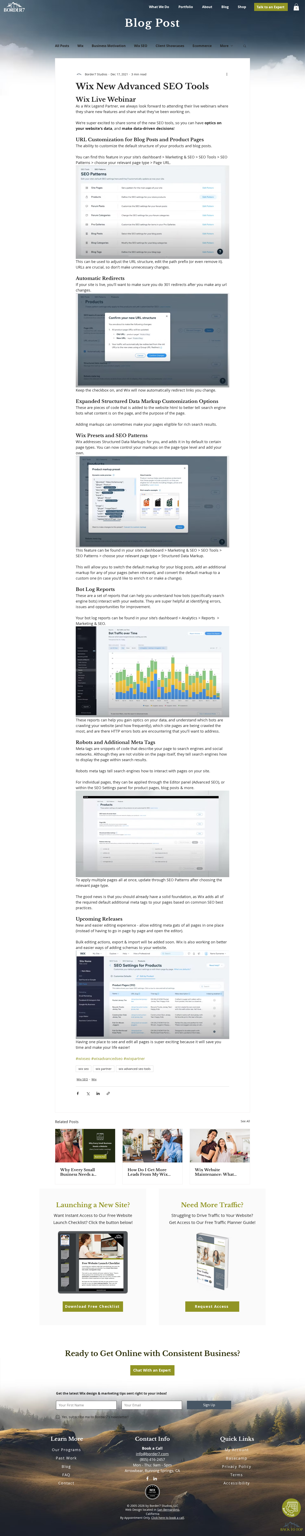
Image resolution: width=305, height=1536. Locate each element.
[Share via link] (108, 1093)
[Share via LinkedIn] (98, 1093)
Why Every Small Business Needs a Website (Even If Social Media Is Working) (83, 1172)
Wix (80, 46)
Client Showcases (170, 46)
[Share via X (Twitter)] (88, 1093)
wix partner (104, 1069)
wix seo (83, 1069)
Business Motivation (109, 46)
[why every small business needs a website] (85, 1145)
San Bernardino (168, 1510)
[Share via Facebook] (78, 1093)
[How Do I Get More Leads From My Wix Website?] (153, 1145)
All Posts (62, 46)
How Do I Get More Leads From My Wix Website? (148, 1172)
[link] (296, 7)
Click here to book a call (167, 1518)
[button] (245, 45)
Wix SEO (140, 46)
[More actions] (226, 74)
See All (245, 1121)
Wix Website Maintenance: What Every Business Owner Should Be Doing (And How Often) (217, 1172)
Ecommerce (202, 46)
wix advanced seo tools (135, 1069)
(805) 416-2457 (152, 1459)
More (224, 46)
